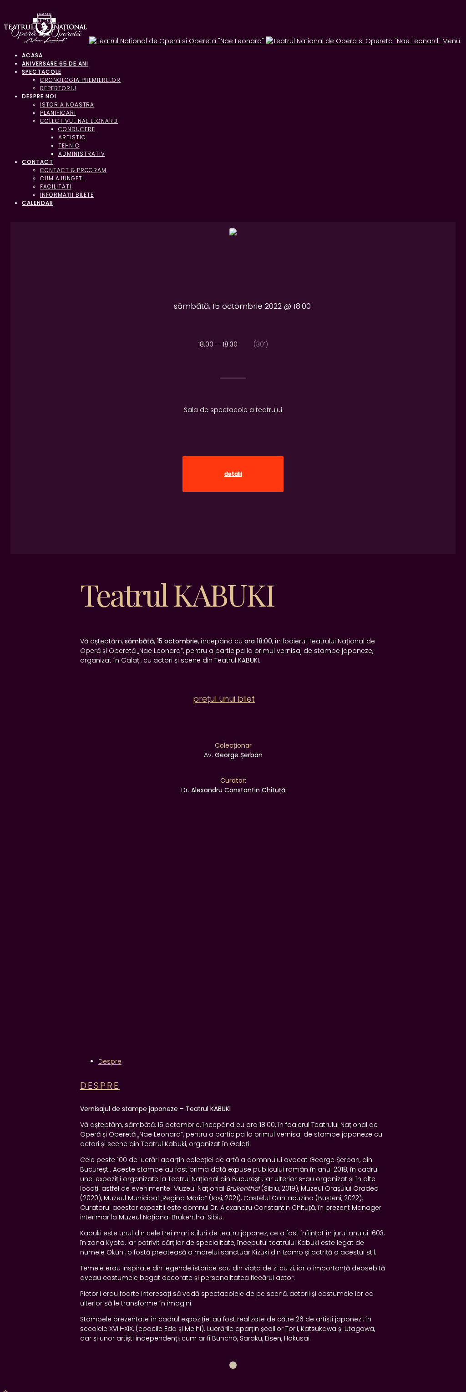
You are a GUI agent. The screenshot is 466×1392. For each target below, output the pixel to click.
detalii (233, 474)
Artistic (72, 137)
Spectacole (41, 72)
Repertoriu (58, 88)
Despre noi (39, 96)
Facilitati (55, 186)
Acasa (32, 55)
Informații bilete (67, 195)
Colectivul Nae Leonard (79, 121)
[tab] (110, 1061)
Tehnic (69, 145)
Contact (37, 162)
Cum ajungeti (62, 178)
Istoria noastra (67, 104)
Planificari (58, 113)
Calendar (37, 203)
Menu (451, 41)
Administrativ (81, 154)
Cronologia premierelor (80, 80)
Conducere (76, 129)
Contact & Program (73, 170)
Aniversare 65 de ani (55, 63)
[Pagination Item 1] (233, 1365)
